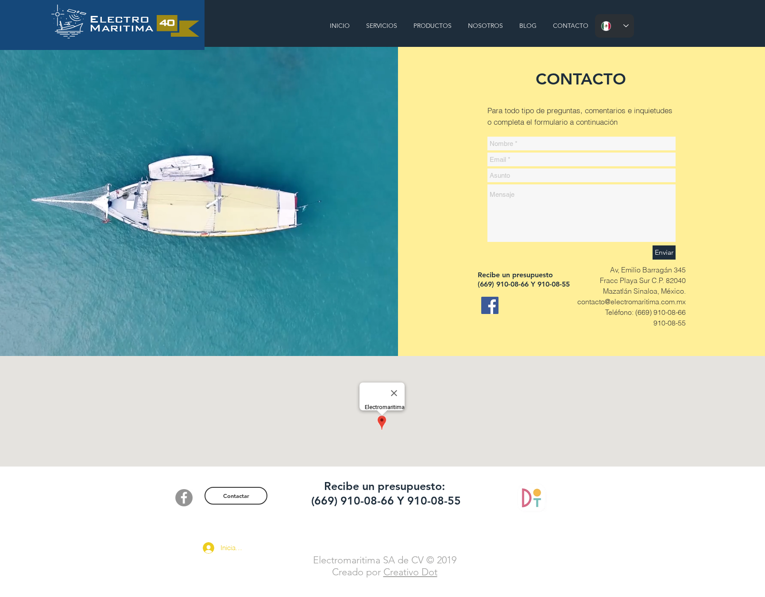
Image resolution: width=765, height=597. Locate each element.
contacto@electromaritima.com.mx (631, 301)
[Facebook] (489, 305)
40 (166, 22)
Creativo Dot (410, 572)
